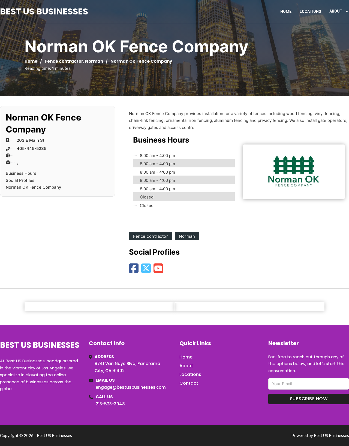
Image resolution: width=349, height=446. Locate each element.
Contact (188, 383)
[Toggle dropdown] (347, 11)
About (186, 366)
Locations (310, 11)
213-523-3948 (110, 404)
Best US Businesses (44, 11)
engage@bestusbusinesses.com (131, 387)
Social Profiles (20, 180)
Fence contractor (64, 61)
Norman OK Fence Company (33, 187)
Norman (94, 61)
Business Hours (21, 173)
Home (285, 11)
